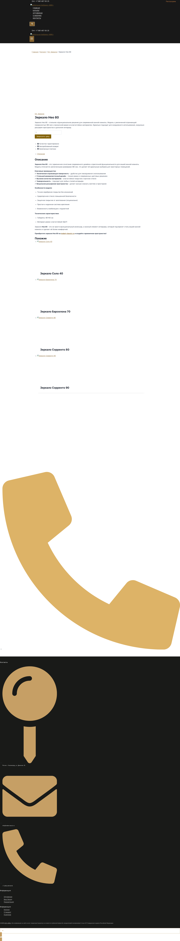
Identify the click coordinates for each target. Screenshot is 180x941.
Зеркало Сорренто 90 (54, 387)
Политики (7, 915)
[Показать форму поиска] (32, 24)
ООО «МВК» (7, 923)
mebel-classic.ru (67, 233)
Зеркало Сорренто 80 (54, 349)
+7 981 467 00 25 (42, 1)
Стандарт (7, 912)
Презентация (9, 902)
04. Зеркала (39, 114)
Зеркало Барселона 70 (55, 311)
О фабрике (37, 16)
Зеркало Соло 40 (51, 273)
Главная (36, 8)
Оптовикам (37, 13)
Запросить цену (43, 136)
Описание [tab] (41, 154)
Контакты (37, 18)
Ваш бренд (8, 899)
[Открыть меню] (32, 39)
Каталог (36, 10)
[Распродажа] (91, 292)
